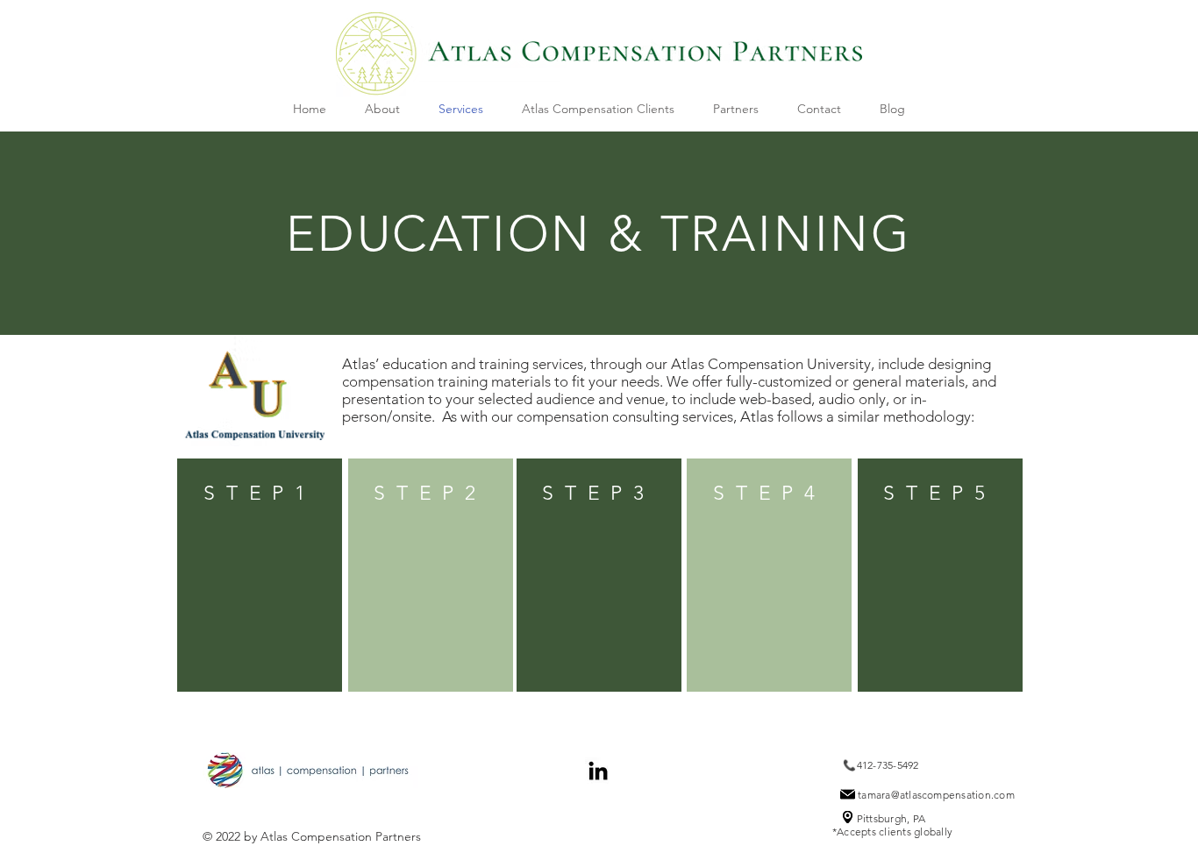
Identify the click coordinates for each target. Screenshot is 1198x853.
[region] (259, 575)
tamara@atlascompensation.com (936, 794)
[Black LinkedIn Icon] (598, 770)
